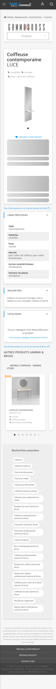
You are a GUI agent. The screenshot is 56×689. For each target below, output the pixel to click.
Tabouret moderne (22, 466)
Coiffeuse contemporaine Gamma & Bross (25, 517)
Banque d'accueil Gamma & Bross (26, 508)
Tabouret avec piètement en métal (26, 498)
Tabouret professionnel (24, 484)
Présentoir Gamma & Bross (26, 524)
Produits (26, 36)
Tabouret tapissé (21, 540)
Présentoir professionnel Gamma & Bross (24, 532)
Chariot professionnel (23, 472)
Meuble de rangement (23, 600)
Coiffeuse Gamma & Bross (25, 491)
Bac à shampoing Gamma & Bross (26, 547)
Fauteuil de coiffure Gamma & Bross (27, 566)
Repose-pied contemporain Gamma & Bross (25, 608)
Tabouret (18, 459)
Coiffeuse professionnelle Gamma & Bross (25, 556)
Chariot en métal (21, 478)
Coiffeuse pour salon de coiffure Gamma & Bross (28, 584)
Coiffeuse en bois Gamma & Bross (26, 593)
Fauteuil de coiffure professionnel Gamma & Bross (27, 575)
